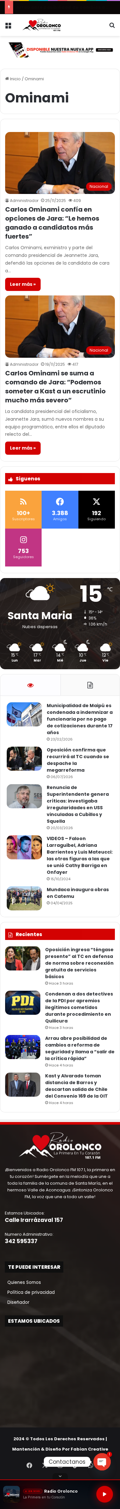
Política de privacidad (30, 1292)
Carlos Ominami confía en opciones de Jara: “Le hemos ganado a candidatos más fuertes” (52, 223)
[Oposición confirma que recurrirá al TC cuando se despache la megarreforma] (24, 759)
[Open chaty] (102, 1461)
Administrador (24, 200)
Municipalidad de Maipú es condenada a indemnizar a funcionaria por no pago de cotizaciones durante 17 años (80, 719)
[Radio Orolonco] (41, 25)
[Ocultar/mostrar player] (60, 1476)
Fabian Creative (89, 1449)
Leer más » (23, 284)
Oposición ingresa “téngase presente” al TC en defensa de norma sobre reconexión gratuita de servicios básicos (79, 963)
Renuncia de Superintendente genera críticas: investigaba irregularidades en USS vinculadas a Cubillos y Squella (78, 804)
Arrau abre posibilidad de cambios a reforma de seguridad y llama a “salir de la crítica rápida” (80, 1048)
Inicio (15, 79)
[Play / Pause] (104, 1494)
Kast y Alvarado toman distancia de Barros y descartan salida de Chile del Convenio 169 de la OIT (76, 1086)
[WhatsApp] (91, 1465)
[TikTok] (75, 1465)
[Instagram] (60, 1465)
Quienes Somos (23, 1282)
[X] (44, 1465)
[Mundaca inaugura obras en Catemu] (24, 898)
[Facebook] (29, 1465)
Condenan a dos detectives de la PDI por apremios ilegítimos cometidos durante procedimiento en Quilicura (79, 1007)
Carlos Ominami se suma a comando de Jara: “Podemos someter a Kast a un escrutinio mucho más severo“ (55, 387)
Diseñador (17, 1302)
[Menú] (8, 27)
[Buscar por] (112, 27)
